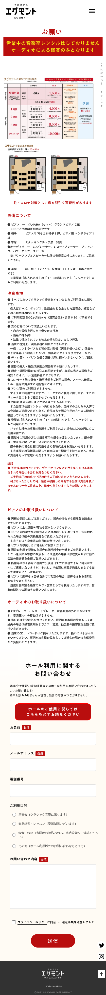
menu (92, 11)
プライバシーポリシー (32, 922)
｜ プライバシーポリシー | (53, 986)
